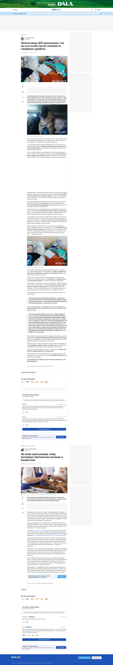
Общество (23, 34)
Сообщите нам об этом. (47, 366)
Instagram (62, 437)
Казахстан (23, 589)
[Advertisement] (56, 23)
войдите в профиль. (60, 400)
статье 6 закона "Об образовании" (42, 530)
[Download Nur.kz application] (56, 4)
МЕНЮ (15, 9)
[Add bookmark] (23, 102)
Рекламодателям (96, 657)
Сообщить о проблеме (84, 657)
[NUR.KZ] (56, 10)
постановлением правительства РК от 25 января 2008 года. (49, 535)
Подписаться (62, 576)
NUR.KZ (63, 102)
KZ (92, 9)
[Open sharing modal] (22, 97)
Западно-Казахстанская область (28, 372)
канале (35, 512)
